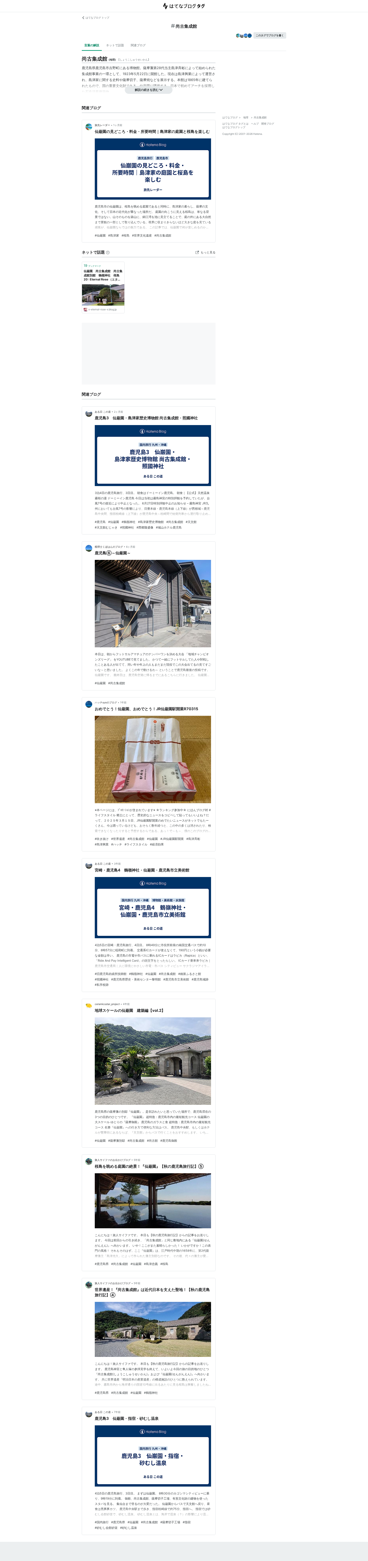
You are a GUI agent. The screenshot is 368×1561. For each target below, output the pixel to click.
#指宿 (187, 1522)
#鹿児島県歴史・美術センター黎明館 (136, 979)
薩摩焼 (145, 80)
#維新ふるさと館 (189, 974)
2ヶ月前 (118, 411)
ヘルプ (255, 123)
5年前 (137, 1160)
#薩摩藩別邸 (116, 1140)
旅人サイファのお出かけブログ (113, 1160)
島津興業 (184, 74)
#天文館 (191, 522)
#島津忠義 (151, 1264)
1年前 (123, 702)
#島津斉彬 (193, 839)
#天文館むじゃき (106, 527)
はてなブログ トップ (97, 17)
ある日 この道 (103, 411)
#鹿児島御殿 (168, 1140)
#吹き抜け (102, 839)
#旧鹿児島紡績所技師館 (110, 974)
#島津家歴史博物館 (151, 522)
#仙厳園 (100, 235)
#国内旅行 (102, 1522)
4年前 (126, 1004)
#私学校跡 (102, 984)
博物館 (134, 68)
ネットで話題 (115, 45)
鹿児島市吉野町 (107, 68)
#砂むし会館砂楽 (106, 1527)
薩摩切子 (129, 80)
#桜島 (125, 235)
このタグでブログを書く (270, 35)
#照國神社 (127, 527)
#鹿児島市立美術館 (176, 979)
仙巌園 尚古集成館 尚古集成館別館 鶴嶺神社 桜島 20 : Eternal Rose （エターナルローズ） (103, 275)
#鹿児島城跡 (200, 979)
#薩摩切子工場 (170, 1522)
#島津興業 (102, 844)
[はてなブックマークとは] (107, 252)
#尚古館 (152, 1140)
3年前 (117, 863)
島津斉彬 (178, 68)
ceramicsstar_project (107, 1004)
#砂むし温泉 (128, 1527)
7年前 (117, 1412)
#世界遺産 (118, 839)
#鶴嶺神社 (128, 522)
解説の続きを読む (147, 89)
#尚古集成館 (162, 235)
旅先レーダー (102, 125)
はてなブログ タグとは (235, 123)
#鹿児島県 (102, 1264)
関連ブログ (138, 45)
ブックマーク (92, 265)
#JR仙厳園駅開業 (172, 839)
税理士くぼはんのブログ (109, 546)
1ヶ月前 (117, 125)
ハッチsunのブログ (106, 702)
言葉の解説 (91, 45)
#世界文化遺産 (142, 235)
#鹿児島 (100, 522)
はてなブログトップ (233, 127)
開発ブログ (267, 123)
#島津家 (113, 235)
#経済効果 (157, 844)
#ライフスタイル (136, 844)
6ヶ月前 (130, 546)
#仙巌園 (113, 522)
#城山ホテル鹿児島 (169, 527)
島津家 (94, 80)
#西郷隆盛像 (145, 527)
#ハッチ (116, 844)
